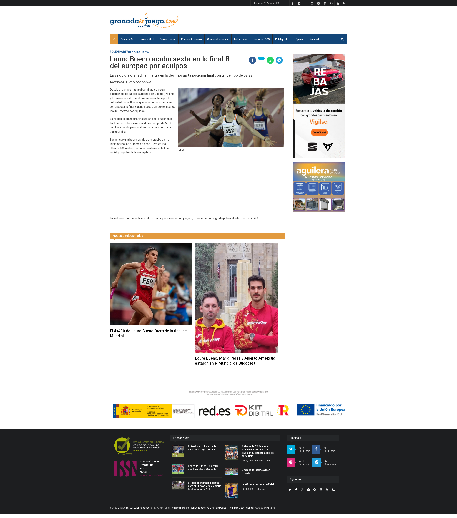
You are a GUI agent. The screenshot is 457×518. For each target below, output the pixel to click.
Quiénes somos (141, 508)
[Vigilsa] (319, 106)
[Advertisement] (282, 20)
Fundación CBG (261, 39)
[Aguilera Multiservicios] (319, 187)
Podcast (314, 39)
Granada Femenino (218, 39)
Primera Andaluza (191, 39)
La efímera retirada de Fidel (258, 484)
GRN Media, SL (125, 508)
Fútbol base (240, 39)
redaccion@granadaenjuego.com (188, 508)
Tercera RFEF (146, 39)
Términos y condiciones (241, 508)
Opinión (300, 39)
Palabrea (270, 508)
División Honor (168, 39)
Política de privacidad (217, 508)
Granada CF (127, 39)
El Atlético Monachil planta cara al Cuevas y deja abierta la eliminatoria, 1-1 (204, 486)
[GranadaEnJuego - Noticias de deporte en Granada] (144, 20)
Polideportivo (282, 39)
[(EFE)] (231, 117)
